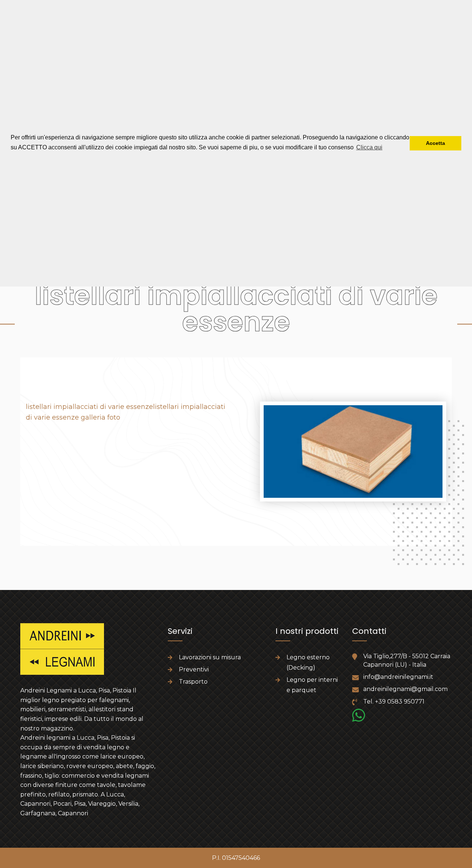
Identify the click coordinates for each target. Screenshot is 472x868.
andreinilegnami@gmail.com (405, 688)
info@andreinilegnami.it (398, 676)
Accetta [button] (435, 143)
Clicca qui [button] (369, 147)
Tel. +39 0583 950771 (393, 701)
